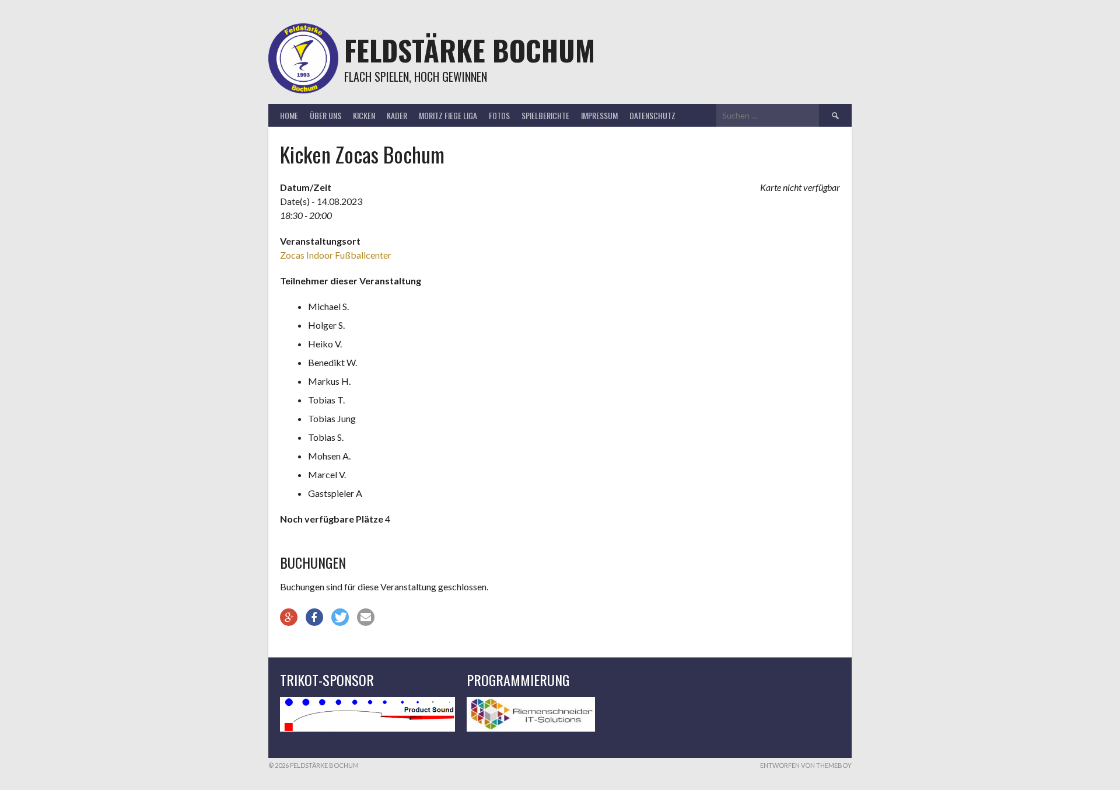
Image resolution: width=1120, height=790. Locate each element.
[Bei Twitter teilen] (340, 617)
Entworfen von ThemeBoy (806, 765)
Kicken (364, 115)
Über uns (325, 115)
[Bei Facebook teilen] (314, 617)
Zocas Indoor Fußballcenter (335, 254)
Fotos (499, 115)
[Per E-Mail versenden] (365, 617)
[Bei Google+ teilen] (289, 617)
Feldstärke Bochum (469, 50)
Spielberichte (545, 115)
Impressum (599, 115)
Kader (397, 115)
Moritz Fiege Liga (448, 115)
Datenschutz (652, 115)
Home (289, 115)
